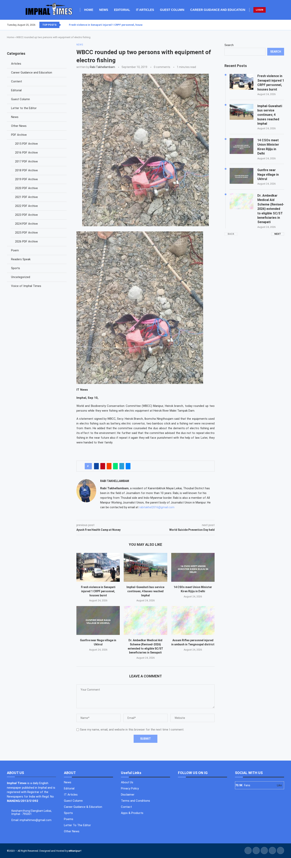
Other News (19, 126)
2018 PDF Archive (26, 170)
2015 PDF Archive (26, 143)
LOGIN (259, 9)
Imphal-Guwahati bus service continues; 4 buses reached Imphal (145, 591)
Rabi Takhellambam (102, 67)
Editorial (122, 9)
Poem (15, 250)
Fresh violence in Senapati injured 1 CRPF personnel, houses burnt (110, 24)
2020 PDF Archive (26, 188)
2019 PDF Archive (26, 179)
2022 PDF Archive (26, 206)
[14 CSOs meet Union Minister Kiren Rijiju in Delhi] (193, 567)
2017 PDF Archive (26, 161)
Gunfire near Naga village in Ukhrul (268, 174)
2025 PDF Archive (26, 232)
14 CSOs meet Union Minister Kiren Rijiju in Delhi (268, 146)
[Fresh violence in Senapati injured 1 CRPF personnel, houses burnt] (98, 567)
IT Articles (145, 9)
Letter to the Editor (24, 108)
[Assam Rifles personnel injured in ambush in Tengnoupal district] (193, 620)
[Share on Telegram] (121, 466)
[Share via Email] (128, 466)
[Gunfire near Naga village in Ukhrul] (98, 620)
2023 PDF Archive (26, 215)
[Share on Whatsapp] (115, 466)
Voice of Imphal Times (26, 286)
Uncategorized (20, 277)
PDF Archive (19, 135)
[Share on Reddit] (109, 466)
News (103, 9)
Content (16, 81)
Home (88, 9)
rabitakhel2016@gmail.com (156, 507)
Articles (16, 63)
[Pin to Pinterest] (102, 466)
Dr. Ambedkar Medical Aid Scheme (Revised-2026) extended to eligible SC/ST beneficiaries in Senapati (270, 209)
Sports (15, 268)
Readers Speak (20, 259)
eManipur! (74, 850)
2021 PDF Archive (26, 197)
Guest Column (172, 9)
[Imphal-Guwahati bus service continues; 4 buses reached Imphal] (145, 567)
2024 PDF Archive (26, 223)
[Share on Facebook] (96, 466)
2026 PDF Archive (26, 241)
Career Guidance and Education (217, 9)
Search (229, 45)
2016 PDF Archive (26, 152)
